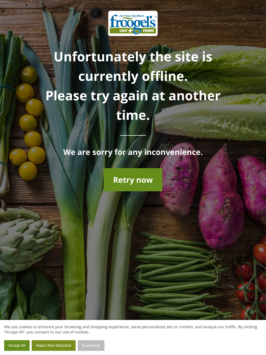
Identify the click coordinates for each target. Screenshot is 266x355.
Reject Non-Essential (53, 345)
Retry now (133, 179)
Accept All (17, 345)
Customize (91, 345)
